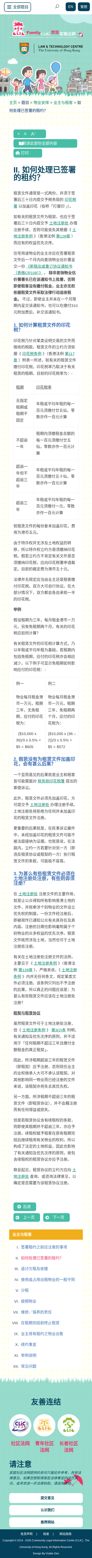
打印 (25, 153)
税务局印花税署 (51, 781)
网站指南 (65, 1534)
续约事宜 (28, 1344)
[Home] (13, 103)
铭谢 (46, 1534)
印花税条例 (32, 354)
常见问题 (28, 1366)
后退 (27, 1207)
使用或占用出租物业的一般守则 (48, 1280)
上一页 (29, 1217)
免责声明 (27, 1534)
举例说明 (28, 1355)
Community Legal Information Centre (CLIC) (57, 1540)
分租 (25, 1290)
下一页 (58, 1217)
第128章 (63, 236)
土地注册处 (58, 223)
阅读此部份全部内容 (39, 143)
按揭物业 (28, 1301)
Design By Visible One (46, 1553)
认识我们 (47, 1510)
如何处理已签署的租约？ (42, 1258)
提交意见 (47, 1498)
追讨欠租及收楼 (34, 1269)
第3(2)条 (58, 1030)
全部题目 (20, 7)
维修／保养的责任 (36, 1312)
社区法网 (20, 1443)
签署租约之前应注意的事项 (44, 1247)
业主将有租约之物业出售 (42, 1334)
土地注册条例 (45, 963)
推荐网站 (47, 1522)
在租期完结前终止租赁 (40, 1323)
